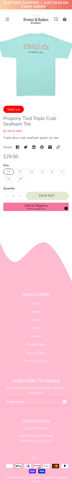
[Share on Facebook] (17, 147)
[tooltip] (66, 208)
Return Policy (36, 353)
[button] (56, 19)
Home (36, 303)
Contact (36, 336)
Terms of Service (36, 361)
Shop (36, 320)
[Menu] (7, 19)
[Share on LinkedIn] (34, 147)
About (36, 311)
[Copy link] (58, 147)
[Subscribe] (65, 402)
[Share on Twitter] (26, 147)
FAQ (36, 328)
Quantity (9, 188)
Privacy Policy (36, 344)
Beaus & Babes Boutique (33, 477)
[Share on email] (50, 147)
